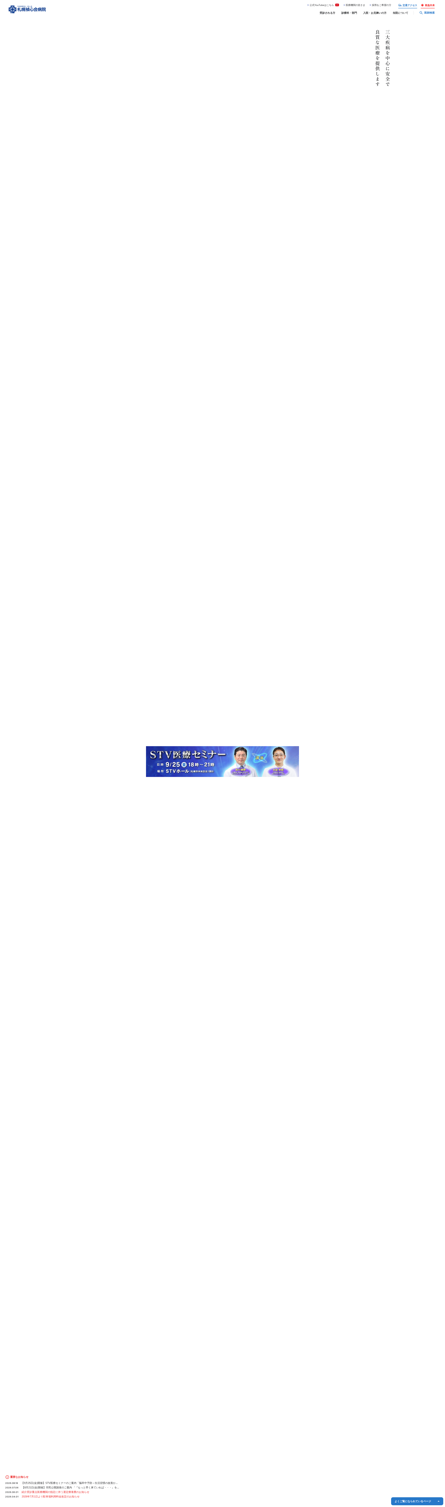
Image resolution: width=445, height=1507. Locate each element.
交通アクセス (410, 5)
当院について (400, 12)
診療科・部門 (349, 12)
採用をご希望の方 (381, 5)
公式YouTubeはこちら (322, 5)
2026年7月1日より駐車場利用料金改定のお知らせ (51, 1496)
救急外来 (430, 5)
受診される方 (327, 12)
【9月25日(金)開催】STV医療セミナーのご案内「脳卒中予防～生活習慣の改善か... (69, 1482)
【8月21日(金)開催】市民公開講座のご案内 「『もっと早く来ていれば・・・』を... (70, 1487)
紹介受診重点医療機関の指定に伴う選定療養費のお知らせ (55, 1491)
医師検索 (429, 12)
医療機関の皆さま (355, 5)
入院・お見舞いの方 (375, 12)
